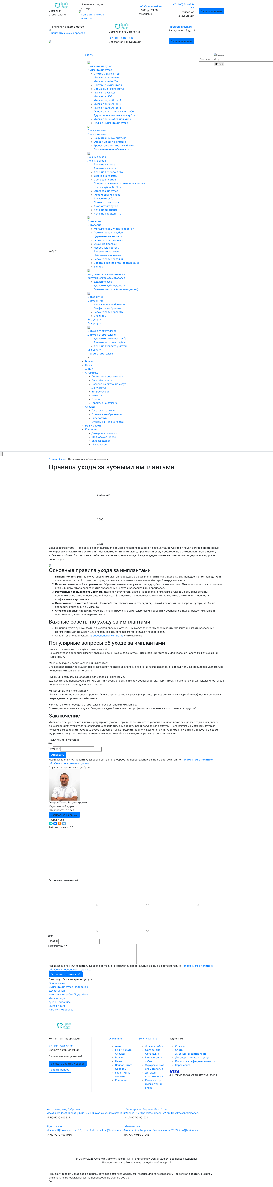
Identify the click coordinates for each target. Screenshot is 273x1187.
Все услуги (94, 319)
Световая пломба (105, 179)
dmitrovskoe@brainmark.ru (183, 1112)
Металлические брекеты (109, 304)
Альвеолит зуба (103, 198)
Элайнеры (100, 315)
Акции (89, 368)
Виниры (98, 266)
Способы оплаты (101, 380)
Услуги (89, 54)
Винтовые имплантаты (108, 85)
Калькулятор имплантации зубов (153, 1084)
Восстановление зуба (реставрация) (117, 262)
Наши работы (93, 425)
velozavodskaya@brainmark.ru (106, 1112)
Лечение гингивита (106, 209)
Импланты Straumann (107, 77)
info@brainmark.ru (151, 6)
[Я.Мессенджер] (51, 823)
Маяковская (99, 444)
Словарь (120, 1068)
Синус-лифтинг (97, 130)
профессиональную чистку (106, 635)
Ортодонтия (95, 296)
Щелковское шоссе (103, 436)
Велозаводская (100, 440)
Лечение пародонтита (107, 213)
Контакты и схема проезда (68, 33)
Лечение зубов (97, 156)
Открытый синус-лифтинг (110, 141)
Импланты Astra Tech (107, 81)
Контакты (91, 429)
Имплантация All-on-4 (107, 100)
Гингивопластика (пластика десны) (116, 289)
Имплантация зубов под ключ (112, 119)
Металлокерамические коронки (114, 228)
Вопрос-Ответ (100, 391)
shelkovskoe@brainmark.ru (108, 1130)
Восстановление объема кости (113, 149)
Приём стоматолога (100, 353)
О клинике (91, 372)
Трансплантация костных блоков (114, 145)
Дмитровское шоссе (104, 433)
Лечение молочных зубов (110, 342)
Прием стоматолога (106, 202)
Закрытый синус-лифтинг (110, 137)
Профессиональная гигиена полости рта (119, 183)
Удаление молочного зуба (110, 338)
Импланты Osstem (105, 92)
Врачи (89, 361)
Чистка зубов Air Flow (107, 187)
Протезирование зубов (108, 232)
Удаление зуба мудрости (109, 285)
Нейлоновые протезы (107, 255)
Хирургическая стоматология (106, 274)
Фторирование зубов (107, 194)
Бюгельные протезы (106, 251)
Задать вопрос (60, 1069)
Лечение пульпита (105, 168)
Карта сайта (182, 1065)
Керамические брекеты (108, 311)
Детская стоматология (102, 330)
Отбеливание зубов (106, 190)
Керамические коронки (108, 240)
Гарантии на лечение (104, 402)
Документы (98, 387)
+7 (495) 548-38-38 (122, 38)
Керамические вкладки (108, 259)
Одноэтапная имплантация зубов (114, 111)
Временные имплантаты (109, 88)
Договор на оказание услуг (108, 384)
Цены (88, 365)
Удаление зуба (103, 281)
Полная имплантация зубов (111, 122)
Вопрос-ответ (124, 1065)
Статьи (95, 399)
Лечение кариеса (104, 164)
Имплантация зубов (100, 66)
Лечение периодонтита (108, 172)
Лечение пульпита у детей (110, 346)
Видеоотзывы (100, 418)
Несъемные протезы (106, 247)
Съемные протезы (105, 243)
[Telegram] (64, 823)
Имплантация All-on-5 (107, 103)
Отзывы (90, 406)
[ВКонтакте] (55, 823)
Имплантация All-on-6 (107, 107)
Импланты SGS (103, 96)
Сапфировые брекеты (107, 308)
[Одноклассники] (59, 823)
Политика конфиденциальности (195, 1061)
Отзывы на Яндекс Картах (107, 421)
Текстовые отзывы (103, 410)
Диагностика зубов (106, 206)
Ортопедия (94, 221)
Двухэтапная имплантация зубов (114, 115)
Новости (96, 395)
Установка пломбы (105, 175)
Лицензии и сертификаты (107, 376)
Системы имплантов (107, 73)
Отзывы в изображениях (106, 414)
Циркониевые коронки (108, 236)
